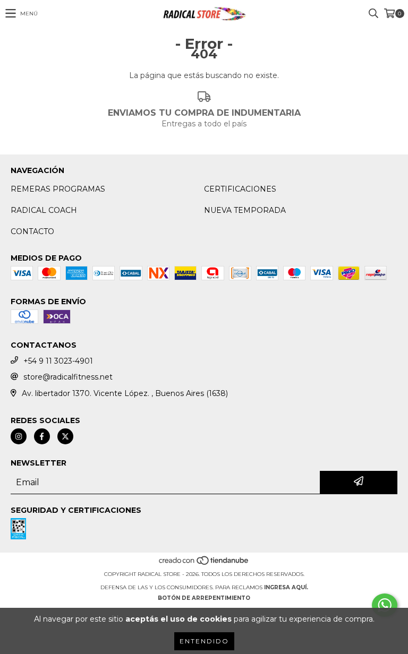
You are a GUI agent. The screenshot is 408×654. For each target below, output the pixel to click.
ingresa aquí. (286, 587)
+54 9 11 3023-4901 (58, 361)
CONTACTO (32, 231)
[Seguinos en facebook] (42, 436)
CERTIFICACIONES (240, 189)
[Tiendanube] (204, 563)
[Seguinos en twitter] (65, 436)
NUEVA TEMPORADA (245, 210)
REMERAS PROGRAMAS (58, 189)
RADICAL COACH (44, 210)
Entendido (204, 641)
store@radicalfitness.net (68, 377)
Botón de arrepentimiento (204, 598)
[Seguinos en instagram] (19, 436)
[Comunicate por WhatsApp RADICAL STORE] (384, 605)
